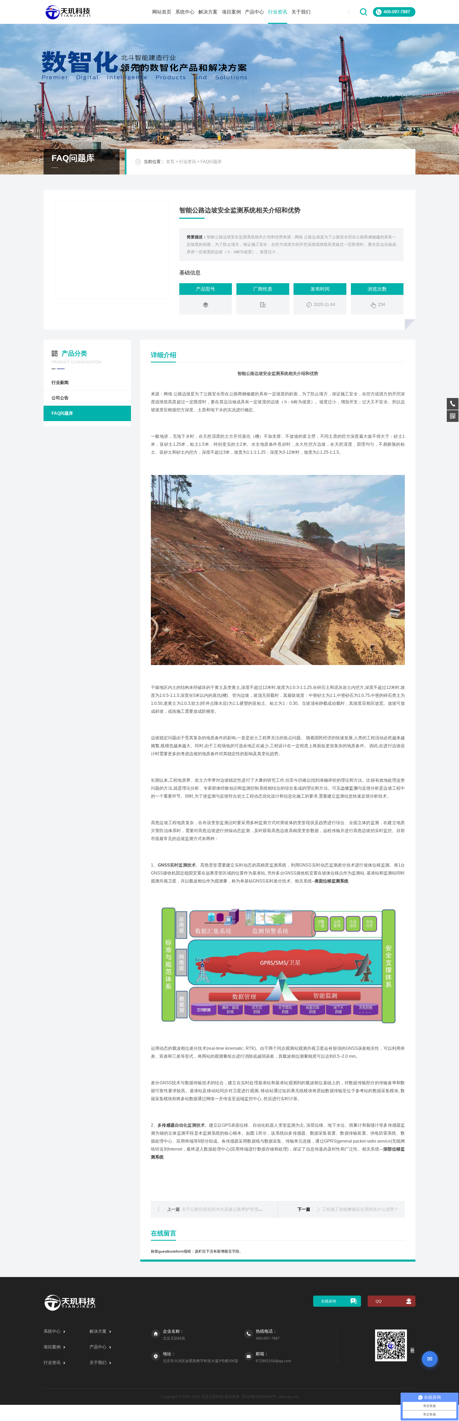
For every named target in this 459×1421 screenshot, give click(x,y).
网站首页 (161, 12)
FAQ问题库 (211, 161)
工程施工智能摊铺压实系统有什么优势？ (360, 1209)
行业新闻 (60, 382)
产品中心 (254, 12)
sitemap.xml (288, 1396)
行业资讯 (277, 12)
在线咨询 (328, 1301)
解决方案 (208, 12)
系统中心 (184, 12)
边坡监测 (349, 788)
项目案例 (231, 12)
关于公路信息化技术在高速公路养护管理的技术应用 (230, 1209)
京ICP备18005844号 (259, 1396)
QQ (378, 1301)
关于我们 (301, 12)
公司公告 (60, 398)
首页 (170, 161)
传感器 (168, 1125)
